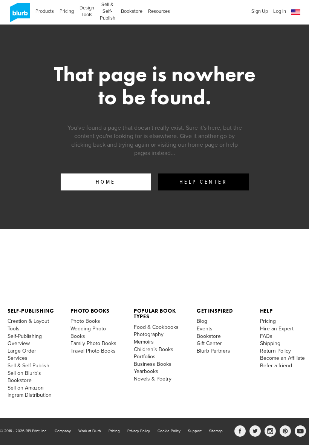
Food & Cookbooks (156, 327)
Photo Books (90, 310)
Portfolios (145, 356)
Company (63, 431)
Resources (159, 11)
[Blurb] (18, 15)
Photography (149, 334)
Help (266, 310)
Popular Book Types (155, 313)
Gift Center (209, 343)
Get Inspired (215, 310)
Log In (279, 11)
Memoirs (144, 342)
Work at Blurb (89, 431)
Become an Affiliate (282, 358)
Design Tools (87, 11)
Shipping (270, 343)
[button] (295, 12)
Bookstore (131, 11)
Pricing (67, 11)
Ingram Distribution (30, 395)
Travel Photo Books (93, 351)
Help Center (203, 182)
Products (44, 11)
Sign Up (259, 11)
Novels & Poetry (152, 379)
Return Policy (275, 351)
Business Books (152, 364)
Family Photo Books (93, 343)
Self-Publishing (31, 310)
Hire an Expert (277, 328)
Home (106, 182)
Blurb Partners (213, 351)
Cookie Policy (169, 431)
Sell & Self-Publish (107, 11)
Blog (202, 321)
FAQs (266, 336)
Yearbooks (146, 371)
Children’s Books (153, 349)
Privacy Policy (138, 431)
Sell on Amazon (26, 388)
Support (195, 431)
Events (205, 328)
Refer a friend (276, 365)
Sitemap (216, 431)
